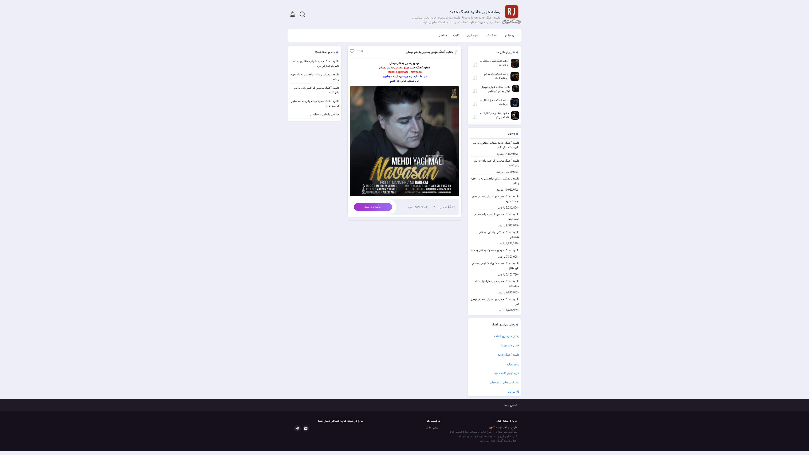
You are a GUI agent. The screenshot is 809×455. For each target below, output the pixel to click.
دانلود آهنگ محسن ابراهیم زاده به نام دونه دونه (496, 216)
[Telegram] (297, 428)
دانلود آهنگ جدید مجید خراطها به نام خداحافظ (497, 283)
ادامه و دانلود (373, 206)
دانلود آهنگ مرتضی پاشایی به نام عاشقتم (499, 234)
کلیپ (456, 35)
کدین (491, 427)
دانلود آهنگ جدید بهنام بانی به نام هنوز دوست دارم (495, 198)
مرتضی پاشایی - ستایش (324, 114)
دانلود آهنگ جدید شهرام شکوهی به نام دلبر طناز (495, 265)
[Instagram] (306, 428)
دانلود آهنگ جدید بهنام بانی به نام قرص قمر (495, 301)
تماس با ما (510, 405)
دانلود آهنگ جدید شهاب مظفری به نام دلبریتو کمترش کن (496, 145)
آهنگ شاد (491, 35)
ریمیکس (509, 35)
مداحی (443, 35)
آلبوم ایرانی (472, 35)
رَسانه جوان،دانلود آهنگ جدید (474, 12)
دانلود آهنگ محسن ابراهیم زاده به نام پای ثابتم (496, 163)
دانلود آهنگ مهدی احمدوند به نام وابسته (495, 250)
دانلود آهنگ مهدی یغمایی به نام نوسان (429, 52)
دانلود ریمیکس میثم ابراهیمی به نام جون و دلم (495, 181)
